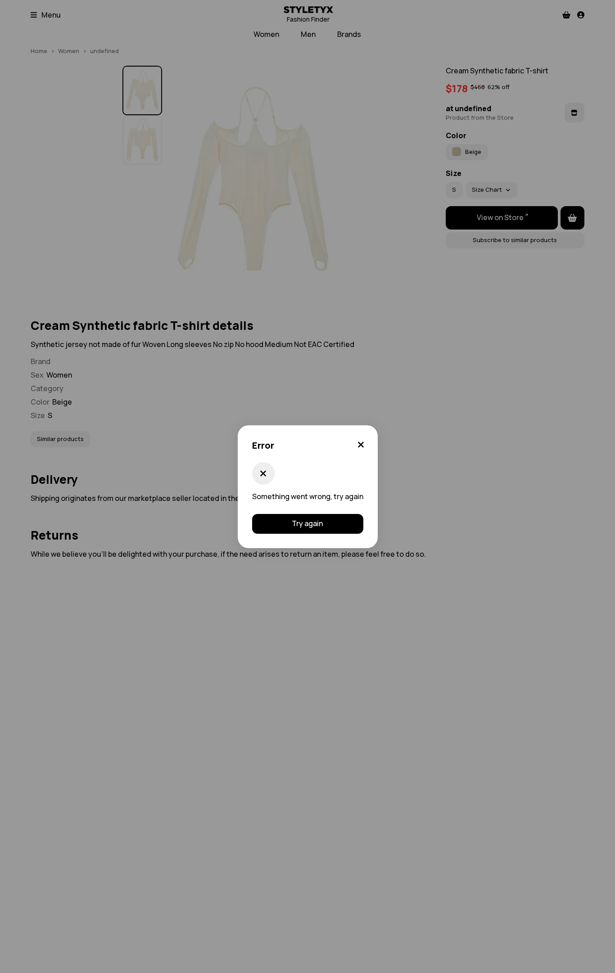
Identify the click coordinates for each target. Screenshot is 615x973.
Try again (307, 523)
